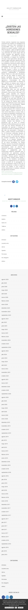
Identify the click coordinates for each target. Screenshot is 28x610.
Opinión (4, 250)
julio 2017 (4, 522)
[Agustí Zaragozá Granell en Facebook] (11, 206)
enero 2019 (5, 458)
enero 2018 (5, 501)
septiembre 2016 (6, 544)
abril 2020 (4, 411)
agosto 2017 (5, 519)
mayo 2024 (5, 361)
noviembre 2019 (6, 426)
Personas (4, 254)
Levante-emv (5, 243)
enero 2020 (5, 418)
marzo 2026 (5, 297)
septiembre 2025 (6, 315)
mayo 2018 (5, 486)
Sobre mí (4, 222)
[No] (26, 604)
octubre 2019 (5, 429)
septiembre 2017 (6, 515)
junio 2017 (4, 526)
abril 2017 (4, 529)
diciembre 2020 (6, 386)
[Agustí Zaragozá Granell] (14, 8)
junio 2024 (4, 358)
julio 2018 (4, 479)
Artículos (13, 24)
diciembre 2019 (6, 422)
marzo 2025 (5, 333)
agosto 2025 (5, 318)
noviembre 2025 (6, 311)
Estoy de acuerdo (9, 607)
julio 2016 (4, 551)
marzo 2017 (5, 533)
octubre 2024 (5, 343)
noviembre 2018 (6, 465)
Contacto (4, 215)
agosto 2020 (5, 397)
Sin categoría (5, 257)
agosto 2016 (5, 547)
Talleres (4, 226)
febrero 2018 (5, 497)
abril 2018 (4, 490)
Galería (3, 219)
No (15, 607)
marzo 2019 (5, 451)
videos (3, 230)
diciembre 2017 (6, 504)
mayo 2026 (5, 290)
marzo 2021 (5, 383)
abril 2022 (4, 365)
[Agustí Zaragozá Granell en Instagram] (17, 206)
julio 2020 (4, 401)
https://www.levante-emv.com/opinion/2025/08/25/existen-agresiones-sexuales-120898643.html (12, 172)
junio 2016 (4, 554)
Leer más (21, 607)
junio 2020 (4, 404)
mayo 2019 (5, 443)
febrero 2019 (5, 454)
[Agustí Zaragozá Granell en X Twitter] (14, 206)
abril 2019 (4, 447)
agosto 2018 (5, 476)
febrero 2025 (5, 336)
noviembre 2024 (6, 340)
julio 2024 (4, 354)
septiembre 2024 (6, 347)
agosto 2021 (5, 379)
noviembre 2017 (6, 508)
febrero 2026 (5, 301)
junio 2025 (4, 326)
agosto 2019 (5, 436)
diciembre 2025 (6, 308)
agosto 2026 (5, 279)
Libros (3, 247)
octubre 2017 (5, 511)
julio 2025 (4, 322)
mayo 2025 (5, 329)
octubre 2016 (5, 540)
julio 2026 (4, 283)
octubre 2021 (5, 376)
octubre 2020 (5, 390)
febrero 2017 (5, 536)
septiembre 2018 (6, 472)
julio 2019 (4, 440)
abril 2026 (4, 293)
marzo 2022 (5, 368)
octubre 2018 (5, 468)
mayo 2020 (5, 408)
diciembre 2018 (6, 461)
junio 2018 (4, 483)
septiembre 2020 (6, 393)
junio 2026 (4, 286)
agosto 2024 (5, 351)
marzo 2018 (5, 494)
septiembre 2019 (6, 433)
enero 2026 (5, 304)
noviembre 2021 (6, 372)
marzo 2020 (5, 415)
